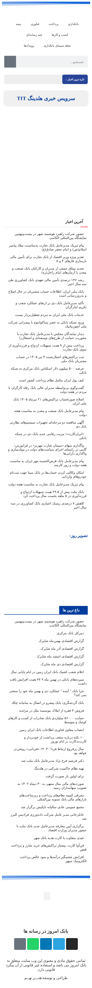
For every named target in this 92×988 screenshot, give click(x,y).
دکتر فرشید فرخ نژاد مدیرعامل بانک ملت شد (52, 760)
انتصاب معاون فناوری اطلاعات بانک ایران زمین (51, 730)
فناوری (35, 24)
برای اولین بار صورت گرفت (65, 776)
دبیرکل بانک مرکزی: (70, 633)
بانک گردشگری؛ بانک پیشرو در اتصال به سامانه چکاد (48, 703)
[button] (8, 571)
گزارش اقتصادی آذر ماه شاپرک (62, 648)
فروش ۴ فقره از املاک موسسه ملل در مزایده (51, 710)
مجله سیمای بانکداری (57, 45)
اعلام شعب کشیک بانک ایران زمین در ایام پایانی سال (47, 672)
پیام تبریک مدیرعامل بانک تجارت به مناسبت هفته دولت (46, 484)
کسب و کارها (60, 34)
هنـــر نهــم (33, 978)
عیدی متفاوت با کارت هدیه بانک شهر (59, 838)
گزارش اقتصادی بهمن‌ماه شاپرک (61, 641)
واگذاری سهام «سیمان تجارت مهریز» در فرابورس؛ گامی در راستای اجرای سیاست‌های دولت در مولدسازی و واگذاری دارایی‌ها (47, 449)
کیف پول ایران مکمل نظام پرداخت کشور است (51, 380)
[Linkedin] (46, 944)
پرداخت (54, 24)
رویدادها (29, 45)
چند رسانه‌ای (34, 34)
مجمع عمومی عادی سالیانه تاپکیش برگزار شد (52, 807)
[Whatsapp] (33, 944)
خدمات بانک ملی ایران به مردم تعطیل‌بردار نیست (49, 315)
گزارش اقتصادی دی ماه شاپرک (62, 664)
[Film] (20, 944)
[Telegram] (59, 944)
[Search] (10, 62)
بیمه (18, 24)
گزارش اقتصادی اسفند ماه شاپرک (60, 656)
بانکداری (73, 24)
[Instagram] (72, 944)
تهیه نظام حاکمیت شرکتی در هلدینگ (59, 768)
